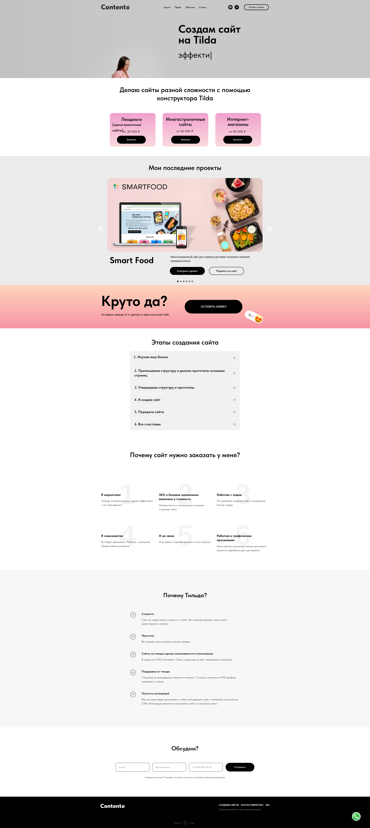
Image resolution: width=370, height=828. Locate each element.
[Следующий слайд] (269, 228)
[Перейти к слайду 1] (177, 281)
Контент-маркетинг (252, 805)
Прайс (178, 7)
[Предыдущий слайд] (100, 228)
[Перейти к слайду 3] (183, 281)
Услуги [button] (167, 7)
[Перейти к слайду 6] (192, 281)
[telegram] (237, 7)
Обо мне (190, 7)
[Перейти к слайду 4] (186, 281)
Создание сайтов (229, 805)
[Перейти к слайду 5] (189, 281)
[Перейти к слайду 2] (180, 281)
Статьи (202, 7)
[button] (256, 7)
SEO (268, 805)
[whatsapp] (230, 7)
